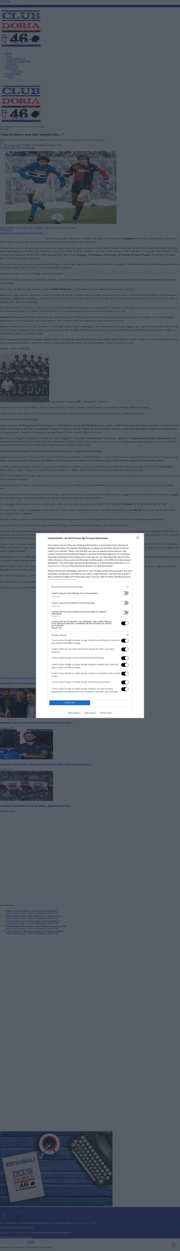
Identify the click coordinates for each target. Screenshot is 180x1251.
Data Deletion (74, 713)
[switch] (125, 593)
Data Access (90, 713)
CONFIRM (70, 703)
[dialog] (90, 625)
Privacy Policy (106, 713)
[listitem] (90, 586)
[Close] (138, 538)
